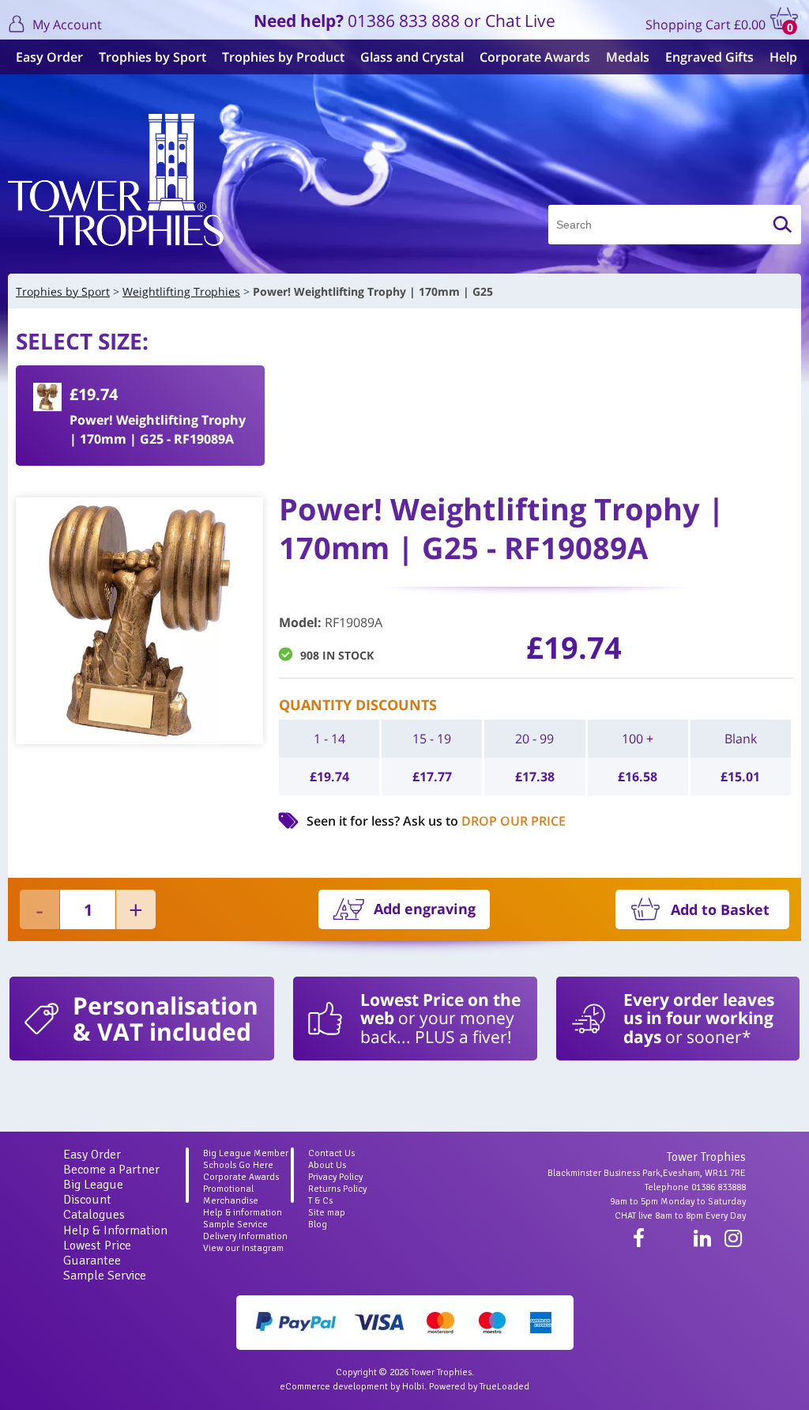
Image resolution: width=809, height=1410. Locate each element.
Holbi (413, 1387)
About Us (327, 1165)
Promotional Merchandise (230, 1195)
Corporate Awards (535, 57)
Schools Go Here (238, 1165)
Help (783, 57)
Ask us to (484, 821)
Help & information (242, 1213)
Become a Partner (111, 1170)
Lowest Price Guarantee (97, 1253)
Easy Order (49, 57)
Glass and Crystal (412, 57)
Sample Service (104, 1275)
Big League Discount (93, 1192)
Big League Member (245, 1153)
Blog (317, 1224)
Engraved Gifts (709, 57)
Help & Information (115, 1230)
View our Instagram (243, 1248)
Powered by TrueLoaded (479, 1387)
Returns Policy (337, 1189)
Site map (326, 1213)
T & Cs (320, 1201)
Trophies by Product (283, 57)
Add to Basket (720, 909)
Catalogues (94, 1215)
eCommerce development (334, 1387)
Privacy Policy (335, 1177)
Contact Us (331, 1153)
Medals (627, 57)
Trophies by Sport (152, 57)
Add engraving (425, 908)
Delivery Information (245, 1236)
